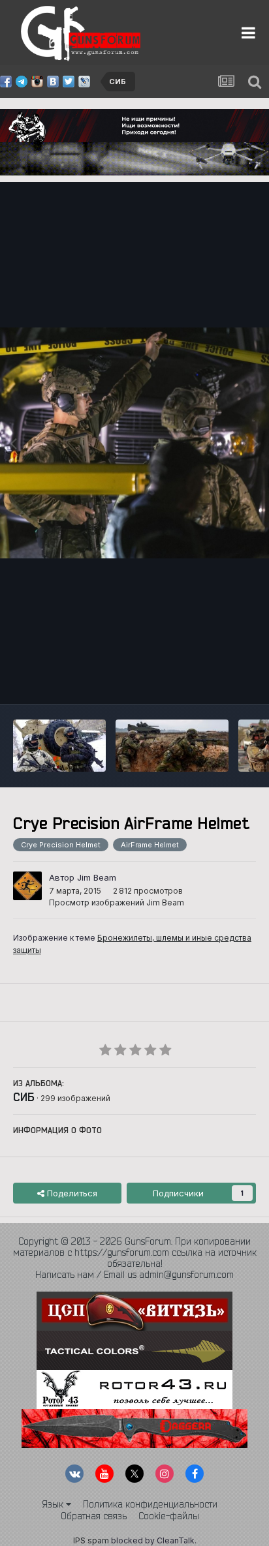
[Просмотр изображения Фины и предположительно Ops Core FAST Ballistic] (59, 746)
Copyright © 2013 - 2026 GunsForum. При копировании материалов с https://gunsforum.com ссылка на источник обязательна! (135, 1252)
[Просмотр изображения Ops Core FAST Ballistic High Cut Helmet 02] (172, 746)
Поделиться (70, 1193)
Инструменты (212, 680)
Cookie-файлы (168, 1516)
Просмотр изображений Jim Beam (116, 902)
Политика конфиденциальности (150, 1504)
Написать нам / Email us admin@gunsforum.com (134, 1274)
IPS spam (91, 1540)
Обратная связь (94, 1516)
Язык (54, 1504)
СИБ (24, 1096)
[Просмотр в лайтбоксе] (134, 442)
